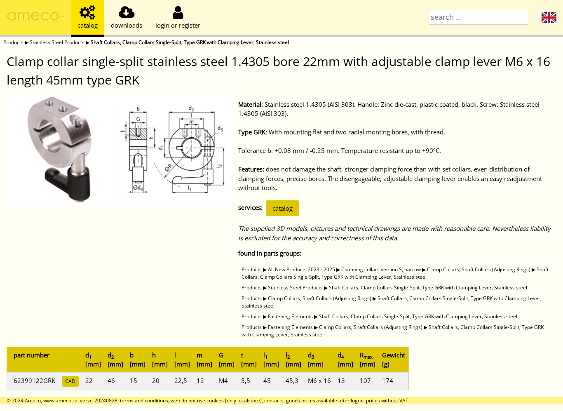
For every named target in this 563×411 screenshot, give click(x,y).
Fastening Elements (290, 316)
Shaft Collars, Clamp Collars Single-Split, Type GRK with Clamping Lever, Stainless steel (190, 42)
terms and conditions (144, 400)
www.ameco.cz (60, 400)
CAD (70, 381)
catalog (282, 208)
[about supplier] (35, 18)
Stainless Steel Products (57, 42)
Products (13, 42)
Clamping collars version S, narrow (381, 269)
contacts (274, 400)
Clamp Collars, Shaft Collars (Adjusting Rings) (478, 269)
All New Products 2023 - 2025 (301, 269)
